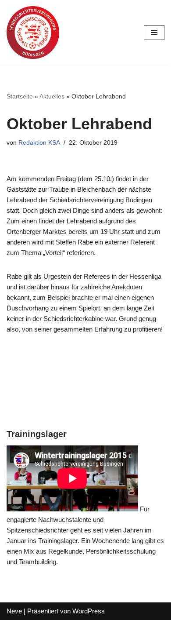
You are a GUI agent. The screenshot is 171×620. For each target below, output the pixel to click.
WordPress (88, 611)
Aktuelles (51, 96)
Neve (14, 611)
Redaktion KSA (39, 142)
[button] (19, 28)
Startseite (20, 96)
